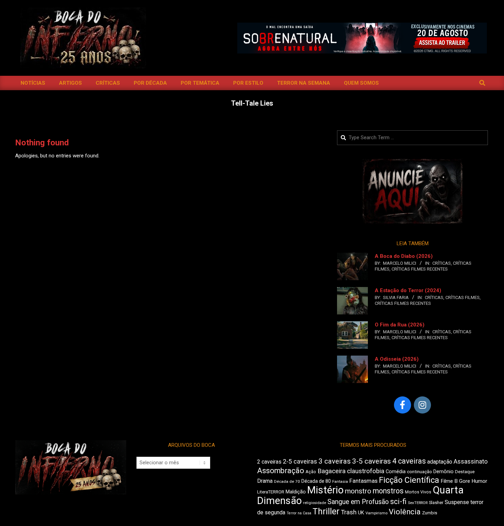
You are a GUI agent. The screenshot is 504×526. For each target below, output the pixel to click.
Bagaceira (331, 471)
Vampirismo (376, 513)
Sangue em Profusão (358, 502)
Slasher (436, 502)
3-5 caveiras (371, 461)
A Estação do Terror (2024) (408, 290)
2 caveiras (269, 461)
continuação (419, 471)
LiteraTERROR (270, 491)
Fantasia (340, 481)
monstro (358, 491)
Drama (265, 481)
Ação (310, 471)
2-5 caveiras (300, 461)
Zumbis (429, 512)
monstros (388, 491)
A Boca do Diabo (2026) (404, 256)
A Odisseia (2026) (397, 359)
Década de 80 (316, 481)
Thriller (326, 511)
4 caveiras (409, 461)
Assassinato (471, 461)
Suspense (457, 502)
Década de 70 (287, 481)
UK (361, 513)
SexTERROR (418, 503)
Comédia (396, 472)
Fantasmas (363, 481)
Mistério (325, 490)
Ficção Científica (409, 480)
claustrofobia (365, 471)
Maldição (296, 492)
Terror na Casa (299, 513)
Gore (464, 481)
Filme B (449, 481)
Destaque (465, 471)
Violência (405, 511)
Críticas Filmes (462, 297)
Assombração (280, 470)
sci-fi (398, 501)
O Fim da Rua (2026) (399, 325)
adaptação (439, 461)
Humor (479, 481)
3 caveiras (335, 461)
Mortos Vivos (418, 492)
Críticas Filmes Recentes (420, 269)
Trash (349, 512)
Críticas (441, 263)
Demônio (443, 471)
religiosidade (314, 503)
